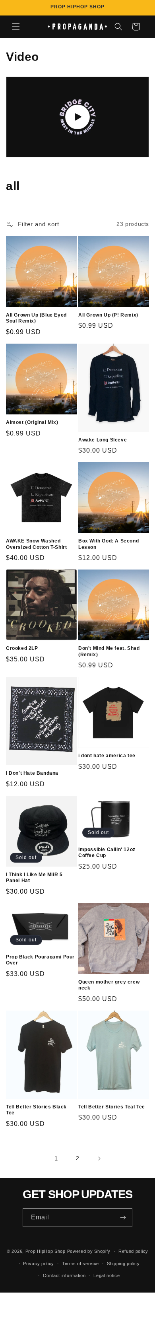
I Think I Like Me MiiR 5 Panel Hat (34, 878)
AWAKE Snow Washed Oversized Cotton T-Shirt (36, 544)
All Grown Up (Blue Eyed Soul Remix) (36, 318)
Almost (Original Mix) (32, 422)
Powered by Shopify (89, 1251)
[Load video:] (77, 117)
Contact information (64, 1275)
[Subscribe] (123, 1217)
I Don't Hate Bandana (32, 773)
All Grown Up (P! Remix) (108, 315)
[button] (16, 26)
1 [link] (56, 1158)
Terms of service (80, 1263)
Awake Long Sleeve (102, 440)
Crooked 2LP (22, 648)
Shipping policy (123, 1263)
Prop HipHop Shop (45, 1251)
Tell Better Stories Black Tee (36, 1110)
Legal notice (106, 1275)
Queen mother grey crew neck (109, 985)
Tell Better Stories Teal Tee (111, 1107)
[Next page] (99, 1158)
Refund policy (133, 1251)
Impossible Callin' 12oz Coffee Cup (107, 853)
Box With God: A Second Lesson (108, 544)
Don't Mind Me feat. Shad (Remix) (109, 651)
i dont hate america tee (107, 755)
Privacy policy (38, 1263)
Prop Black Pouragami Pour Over (40, 960)
